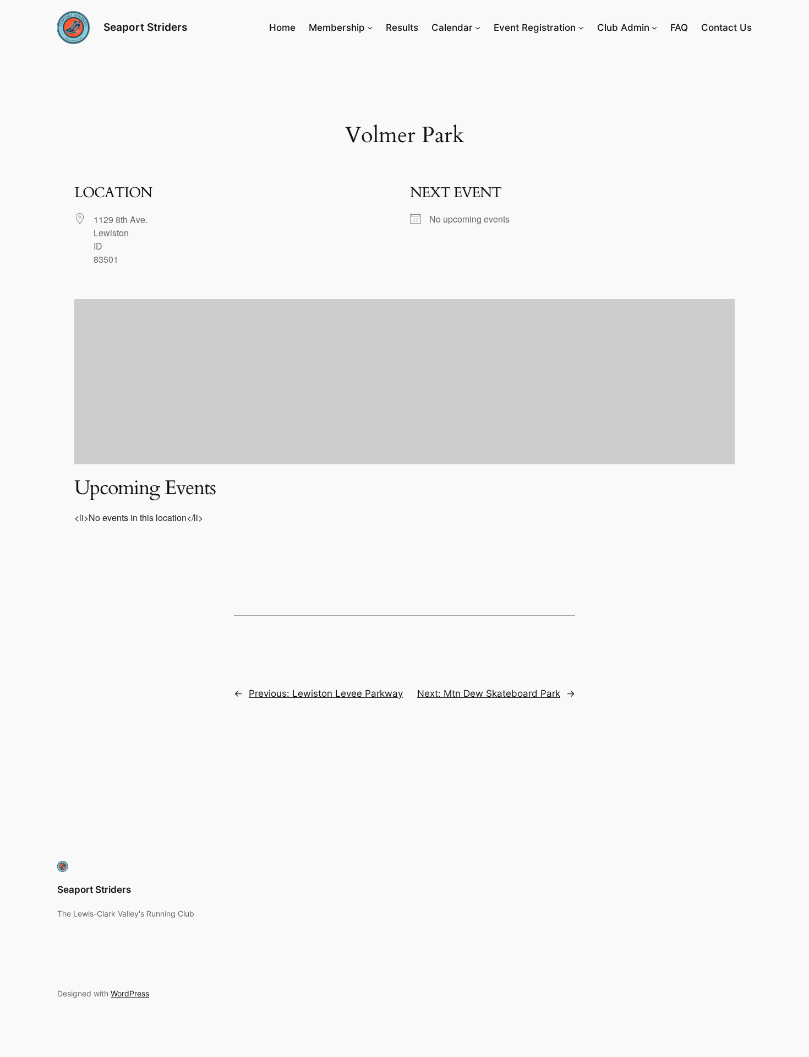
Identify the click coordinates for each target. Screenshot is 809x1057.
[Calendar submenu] (477, 27)
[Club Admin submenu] (654, 27)
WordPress (130, 993)
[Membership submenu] (370, 27)
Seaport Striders (145, 27)
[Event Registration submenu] (581, 27)
